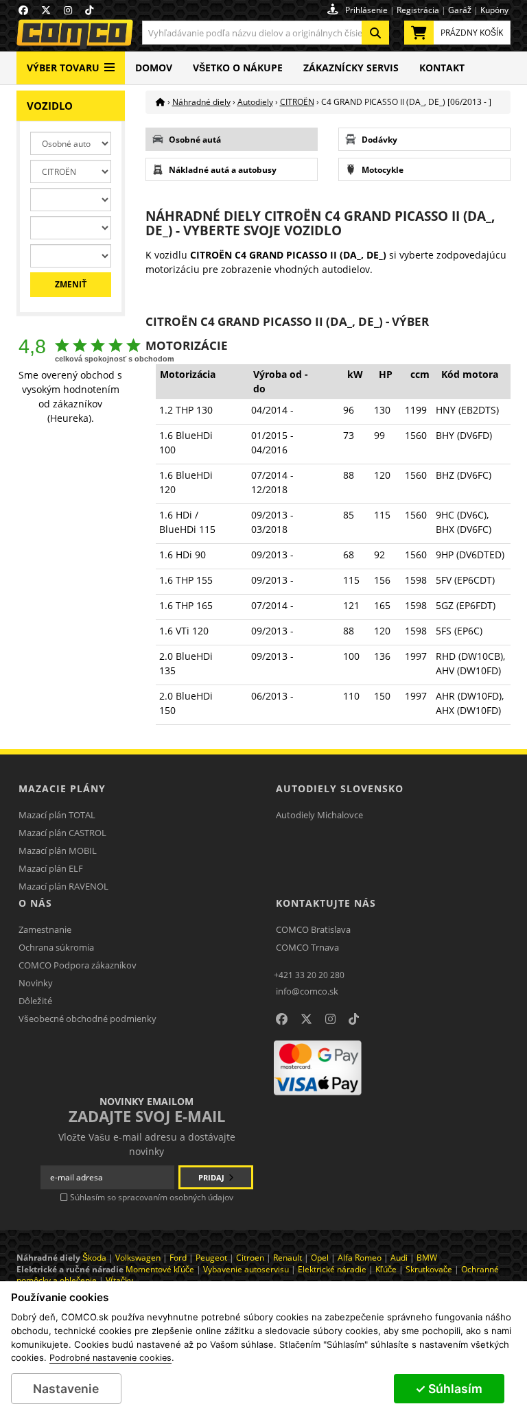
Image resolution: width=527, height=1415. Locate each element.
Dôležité (35, 1001)
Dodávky (379, 139)
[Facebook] (282, 1019)
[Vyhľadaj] (375, 33)
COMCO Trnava (307, 947)
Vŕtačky (119, 1280)
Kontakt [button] (442, 67)
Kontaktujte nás (326, 902)
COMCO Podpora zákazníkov (78, 965)
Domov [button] (153, 67)
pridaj (212, 1177)
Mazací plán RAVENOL (63, 886)
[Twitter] (306, 1019)
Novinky (36, 983)
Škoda (94, 1257)
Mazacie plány (62, 788)
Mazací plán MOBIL (58, 850)
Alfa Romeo (360, 1257)
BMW (427, 1257)
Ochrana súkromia (56, 947)
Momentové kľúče (160, 1269)
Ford (178, 1257)
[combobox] (265, 33)
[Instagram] (330, 1019)
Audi (399, 1257)
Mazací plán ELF (51, 868)
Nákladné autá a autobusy (223, 169)
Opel (320, 1257)
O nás (35, 902)
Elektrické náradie (332, 1269)
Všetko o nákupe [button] (238, 67)
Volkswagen (138, 1257)
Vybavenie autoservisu (246, 1269)
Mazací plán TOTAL (57, 815)
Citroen (250, 1257)
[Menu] (109, 62)
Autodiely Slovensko (339, 788)
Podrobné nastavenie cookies (110, 1358)
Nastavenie (66, 1388)
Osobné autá (195, 139)
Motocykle (382, 169)
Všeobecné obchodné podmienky (87, 1018)
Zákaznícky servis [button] (351, 67)
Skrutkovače (429, 1269)
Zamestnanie (45, 929)
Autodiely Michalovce (319, 815)
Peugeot (211, 1257)
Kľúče (386, 1269)
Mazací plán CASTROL (62, 833)
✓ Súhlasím (448, 1388)
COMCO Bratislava (313, 929)
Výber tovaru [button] (63, 67)
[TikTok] (354, 1019)
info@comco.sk (307, 991)
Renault (287, 1257)
